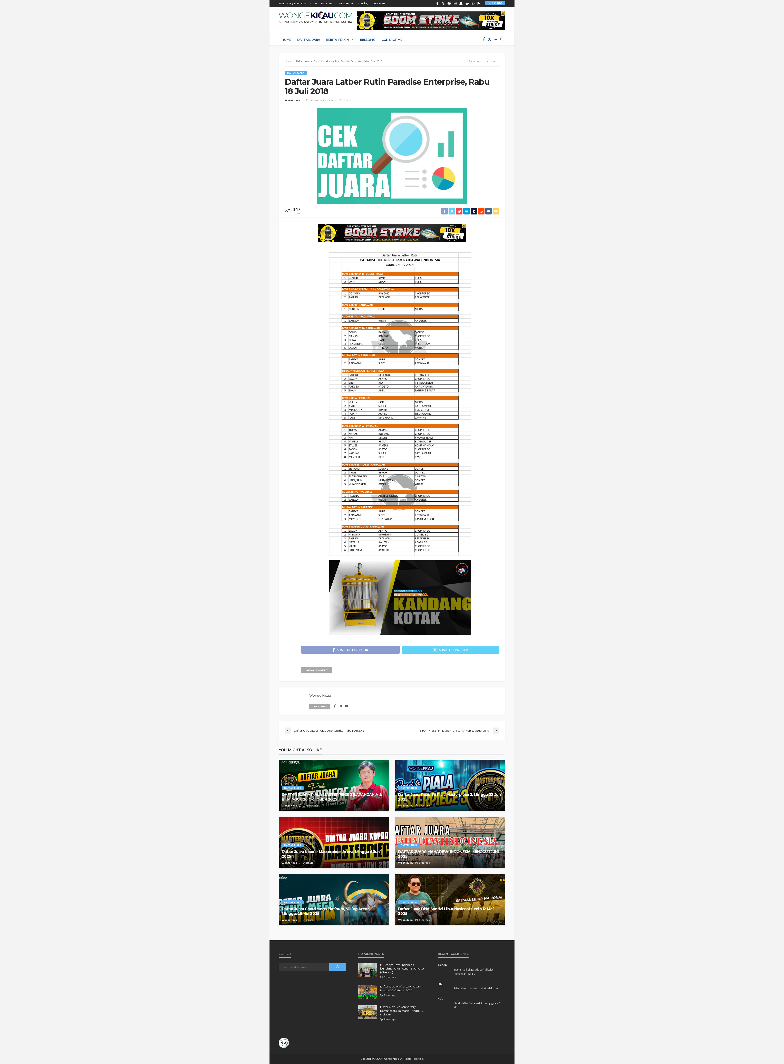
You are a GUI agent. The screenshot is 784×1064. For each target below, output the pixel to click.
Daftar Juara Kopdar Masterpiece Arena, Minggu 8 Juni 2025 (331, 854)
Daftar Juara (327, 3)
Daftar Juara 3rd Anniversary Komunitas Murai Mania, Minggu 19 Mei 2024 (401, 1010)
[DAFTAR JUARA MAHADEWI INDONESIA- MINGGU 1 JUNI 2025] (450, 842)
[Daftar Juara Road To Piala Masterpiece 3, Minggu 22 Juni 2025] (450, 785)
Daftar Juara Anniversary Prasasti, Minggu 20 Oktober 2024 (400, 988)
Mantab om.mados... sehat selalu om (476, 988)
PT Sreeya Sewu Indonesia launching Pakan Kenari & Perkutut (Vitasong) (402, 968)
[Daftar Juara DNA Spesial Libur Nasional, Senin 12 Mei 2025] (450, 899)
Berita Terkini (346, 3)
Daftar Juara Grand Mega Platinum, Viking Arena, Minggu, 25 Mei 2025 (326, 911)
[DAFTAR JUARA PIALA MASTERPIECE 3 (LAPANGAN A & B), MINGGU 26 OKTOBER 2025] (334, 785)
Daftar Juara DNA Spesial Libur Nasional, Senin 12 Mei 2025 (446, 911)
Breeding (363, 3)
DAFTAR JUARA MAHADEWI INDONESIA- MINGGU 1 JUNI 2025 (448, 854)
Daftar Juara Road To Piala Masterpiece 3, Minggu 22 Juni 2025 (450, 797)
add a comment (317, 670)
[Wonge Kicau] (315, 17)
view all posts (319, 706)
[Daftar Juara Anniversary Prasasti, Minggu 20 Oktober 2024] (367, 992)
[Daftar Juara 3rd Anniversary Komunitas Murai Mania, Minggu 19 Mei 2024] (367, 1012)
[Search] (501, 39)
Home (313, 3)
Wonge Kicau (292, 99)
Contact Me (379, 3)
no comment (330, 99)
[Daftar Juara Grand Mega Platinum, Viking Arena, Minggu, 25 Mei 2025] (334, 899)
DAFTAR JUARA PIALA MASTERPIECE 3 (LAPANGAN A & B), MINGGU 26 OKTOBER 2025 (332, 797)
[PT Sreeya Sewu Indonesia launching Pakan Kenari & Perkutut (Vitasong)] (367, 970)
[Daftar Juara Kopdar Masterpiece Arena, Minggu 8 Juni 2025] (334, 842)
